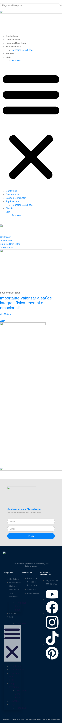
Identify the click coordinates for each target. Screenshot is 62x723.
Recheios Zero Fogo (22, 50)
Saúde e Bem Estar (16, 43)
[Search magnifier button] (60, 4)
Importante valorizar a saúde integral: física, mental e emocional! (26, 303)
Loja (8, 57)
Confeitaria (12, 36)
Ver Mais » (5, 314)
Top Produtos (13, 46)
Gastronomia (13, 39)
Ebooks (10, 53)
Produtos (16, 60)
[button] (31, 125)
